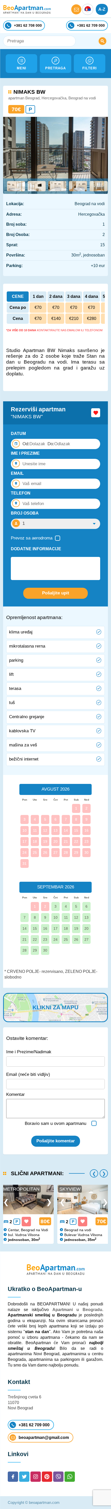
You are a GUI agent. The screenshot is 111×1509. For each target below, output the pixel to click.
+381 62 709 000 (34, 1425)
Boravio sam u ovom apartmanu (55, 1123)
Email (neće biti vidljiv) (28, 1074)
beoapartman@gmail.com (44, 1437)
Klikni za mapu (55, 1007)
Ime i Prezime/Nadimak (28, 1051)
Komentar (15, 1094)
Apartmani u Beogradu (77, 1309)
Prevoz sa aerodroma (31, 538)
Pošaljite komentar (55, 1140)
